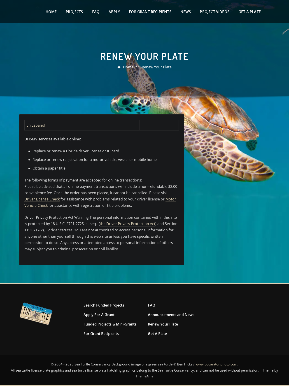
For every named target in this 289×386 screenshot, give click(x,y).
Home (51, 11)
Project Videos (214, 11)
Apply (114, 11)
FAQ (96, 11)
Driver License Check (42, 199)
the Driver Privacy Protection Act (127, 223)
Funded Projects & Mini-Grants (110, 324)
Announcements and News (171, 314)
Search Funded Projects (104, 305)
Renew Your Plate (157, 67)
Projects (74, 11)
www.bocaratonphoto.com (216, 364)
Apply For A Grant (99, 314)
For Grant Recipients (150, 11)
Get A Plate (249, 11)
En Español (35, 125)
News (185, 11)
